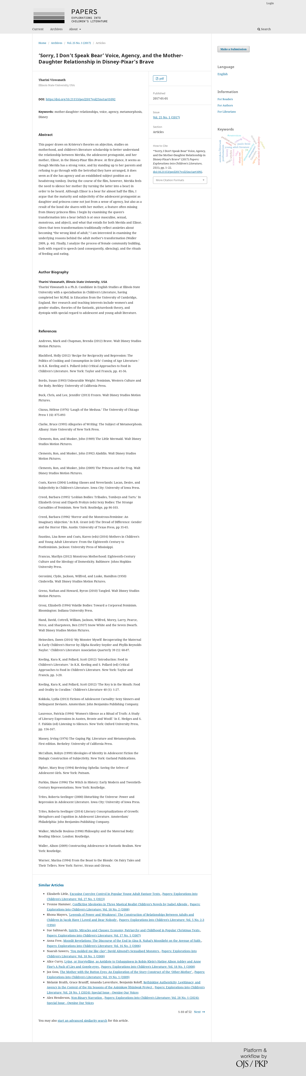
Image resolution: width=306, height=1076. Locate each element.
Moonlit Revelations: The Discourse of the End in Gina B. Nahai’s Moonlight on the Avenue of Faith (132, 941)
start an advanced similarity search (82, 1021)
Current (38, 29)
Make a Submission (233, 49)
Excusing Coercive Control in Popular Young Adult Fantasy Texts (115, 894)
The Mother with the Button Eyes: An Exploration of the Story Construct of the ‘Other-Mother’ (126, 972)
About (73, 29)
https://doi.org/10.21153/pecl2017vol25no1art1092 (81, 99)
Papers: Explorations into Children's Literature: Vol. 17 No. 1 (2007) (94, 935)
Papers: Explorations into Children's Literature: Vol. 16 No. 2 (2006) (94, 946)
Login (270, 3)
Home (42, 43)
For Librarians (227, 111)
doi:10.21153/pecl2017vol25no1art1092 (177, 172)
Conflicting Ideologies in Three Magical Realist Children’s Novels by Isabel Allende (130, 904)
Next (197, 1012)
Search (265, 29)
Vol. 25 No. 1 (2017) (79, 43)
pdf (161, 78)
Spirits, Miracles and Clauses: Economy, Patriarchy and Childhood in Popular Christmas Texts (134, 930)
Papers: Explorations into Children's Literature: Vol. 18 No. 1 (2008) (148, 967)
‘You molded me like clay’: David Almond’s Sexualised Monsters (115, 951)
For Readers (225, 99)
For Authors (225, 105)
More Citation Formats (170, 180)
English (223, 74)
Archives (56, 29)
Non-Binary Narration (87, 998)
